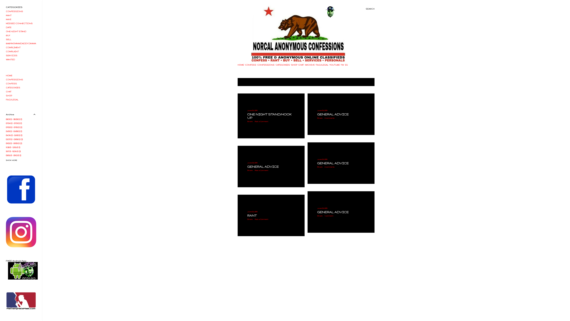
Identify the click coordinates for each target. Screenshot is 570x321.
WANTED (10, 59)
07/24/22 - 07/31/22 (13, 123)
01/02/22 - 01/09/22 (14, 143)
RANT (252, 215)
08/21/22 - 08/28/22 (14, 119)
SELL (8, 39)
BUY (8, 35)
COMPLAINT (12, 51)
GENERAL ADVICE (333, 114)
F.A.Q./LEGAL (322, 65)
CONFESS (250, 65)
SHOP (294, 65)
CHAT (301, 65)
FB (342, 65)
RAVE (8, 19)
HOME (241, 65)
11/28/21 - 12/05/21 (13, 147)
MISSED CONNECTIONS (19, 23)
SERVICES (11, 55)
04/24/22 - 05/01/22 (14, 135)
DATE (8, 27)
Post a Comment (261, 121)
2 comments (329, 118)
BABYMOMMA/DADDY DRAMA (21, 43)
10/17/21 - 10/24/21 (13, 151)
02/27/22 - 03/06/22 (14, 139)
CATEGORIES (283, 65)
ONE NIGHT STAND (16, 31)
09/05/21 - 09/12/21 (13, 155)
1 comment (329, 216)
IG (346, 65)
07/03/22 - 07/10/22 (14, 127)
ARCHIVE (310, 65)
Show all (366, 82)
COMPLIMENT (13, 47)
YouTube (335, 65)
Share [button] (249, 121)
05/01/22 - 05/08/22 (14, 131)
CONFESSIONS (265, 65)
